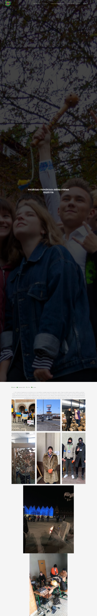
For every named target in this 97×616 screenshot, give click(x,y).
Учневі (78, 3)
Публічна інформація (57, 3)
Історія (34, 387)
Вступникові (70, 3)
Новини (46, 3)
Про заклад (36, 3)
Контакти (85, 3)
